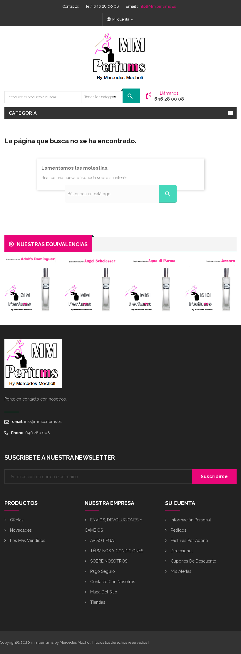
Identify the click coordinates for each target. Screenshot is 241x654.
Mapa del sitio (103, 592)
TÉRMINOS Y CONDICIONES (116, 550)
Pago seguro (102, 571)
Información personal (190, 520)
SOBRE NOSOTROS (108, 561)
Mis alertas (180, 571)
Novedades (20, 530)
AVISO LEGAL (102, 540)
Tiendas (97, 602)
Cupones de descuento (193, 561)
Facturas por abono (189, 540)
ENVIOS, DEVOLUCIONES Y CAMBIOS (113, 525)
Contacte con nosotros (112, 581)
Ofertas (16, 520)
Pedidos (178, 530)
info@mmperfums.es (157, 6)
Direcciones (181, 550)
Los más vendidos (27, 540)
